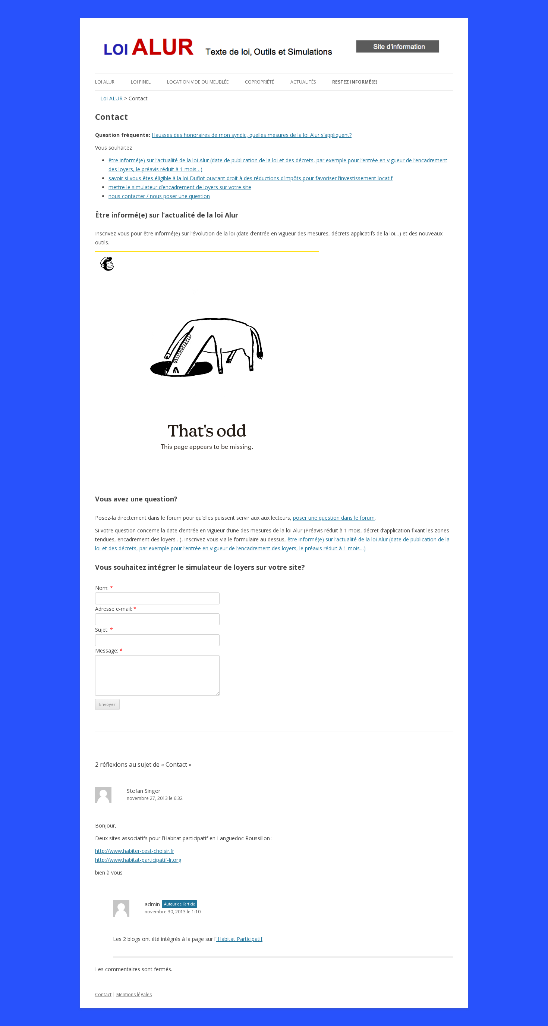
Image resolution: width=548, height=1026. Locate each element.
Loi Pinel (141, 82)
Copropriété (259, 82)
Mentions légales (134, 994)
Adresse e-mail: (115, 608)
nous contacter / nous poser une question (159, 196)
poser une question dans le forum (334, 517)
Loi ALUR (104, 82)
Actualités (303, 82)
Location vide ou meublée (198, 82)
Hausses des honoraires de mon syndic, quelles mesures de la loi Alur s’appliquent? (252, 134)
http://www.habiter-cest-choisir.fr (134, 850)
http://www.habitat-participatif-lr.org (138, 859)
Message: (109, 650)
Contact (103, 994)
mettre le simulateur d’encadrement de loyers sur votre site (179, 187)
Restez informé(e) (354, 82)
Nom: (104, 587)
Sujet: (104, 629)
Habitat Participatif (239, 938)
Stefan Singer (144, 790)
